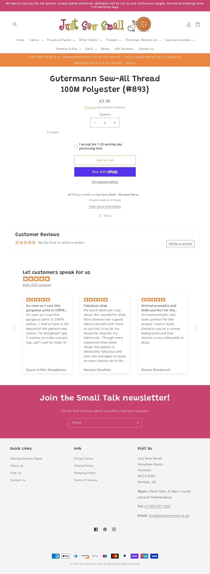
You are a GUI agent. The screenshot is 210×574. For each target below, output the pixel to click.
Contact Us (18, 480)
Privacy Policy (83, 459)
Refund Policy (83, 466)
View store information (105, 206)
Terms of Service (85, 480)
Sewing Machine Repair (26, 459)
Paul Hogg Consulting (127, 563)
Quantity (105, 114)
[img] (107, 279)
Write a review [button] (180, 243)
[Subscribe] (137, 423)
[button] (14, 24)
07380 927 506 (157, 506)
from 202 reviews (37, 285)
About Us (17, 466)
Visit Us (15, 473)
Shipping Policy (85, 473)
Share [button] (107, 216)
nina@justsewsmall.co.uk (169, 515)
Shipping (90, 107)
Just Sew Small (88, 563)
